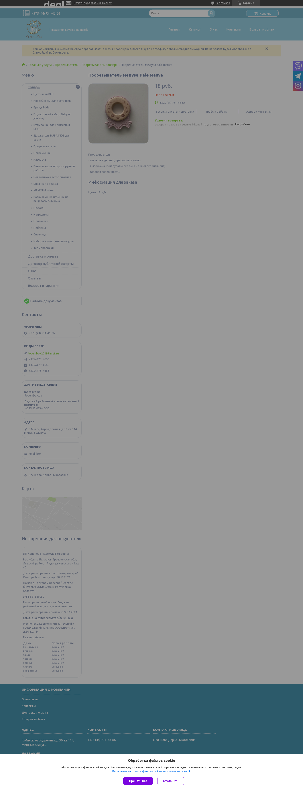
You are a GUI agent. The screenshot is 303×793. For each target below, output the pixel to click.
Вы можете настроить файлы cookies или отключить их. (150, 771)
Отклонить (170, 781)
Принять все (138, 781)
